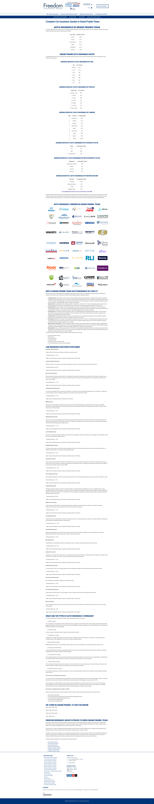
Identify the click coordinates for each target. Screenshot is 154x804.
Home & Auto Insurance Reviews (60, 17)
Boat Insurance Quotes (53, 745)
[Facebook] (68, 775)
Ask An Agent (82, 17)
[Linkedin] (70, 775)
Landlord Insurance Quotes (53, 749)
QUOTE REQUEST (103, 6)
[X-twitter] (76, 775)
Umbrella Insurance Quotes (53, 751)
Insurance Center (72, 17)
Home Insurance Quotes (53, 743)
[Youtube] (73, 775)
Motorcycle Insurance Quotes (54, 748)
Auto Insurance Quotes (53, 742)
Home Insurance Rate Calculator (94, 17)
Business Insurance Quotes (54, 746)
